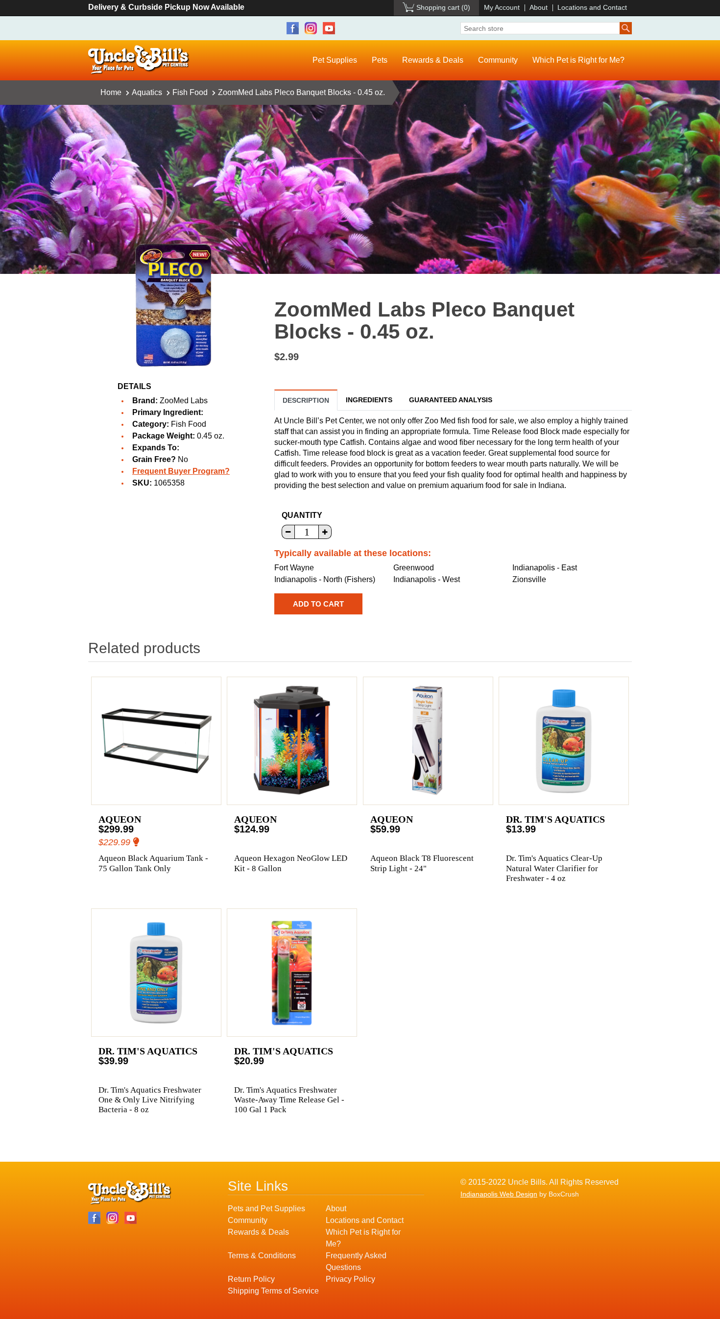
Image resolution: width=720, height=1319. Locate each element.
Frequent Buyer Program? (181, 471)
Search (626, 28)
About (538, 7)
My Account (502, 7)
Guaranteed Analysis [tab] (450, 400)
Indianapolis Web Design (498, 1194)
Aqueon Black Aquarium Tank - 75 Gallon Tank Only (153, 863)
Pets (379, 60)
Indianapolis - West (426, 579)
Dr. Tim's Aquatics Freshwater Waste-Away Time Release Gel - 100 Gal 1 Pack (289, 1100)
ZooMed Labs (184, 400)
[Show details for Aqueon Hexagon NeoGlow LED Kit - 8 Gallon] (292, 741)
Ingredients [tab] (369, 400)
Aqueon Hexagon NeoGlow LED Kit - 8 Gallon (290, 863)
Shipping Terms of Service (273, 1291)
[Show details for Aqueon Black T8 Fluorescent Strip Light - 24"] (428, 741)
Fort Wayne (294, 567)
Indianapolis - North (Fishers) (324, 579)
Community (498, 60)
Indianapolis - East (544, 567)
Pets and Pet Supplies (266, 1208)
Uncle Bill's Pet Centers (139, 60)
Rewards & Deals (432, 60)
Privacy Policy (350, 1279)
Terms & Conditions (262, 1255)
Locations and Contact (592, 7)
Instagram (311, 28)
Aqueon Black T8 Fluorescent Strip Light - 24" (422, 863)
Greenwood (413, 567)
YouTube (329, 28)
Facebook (293, 28)
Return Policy (251, 1279)
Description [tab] (306, 400)
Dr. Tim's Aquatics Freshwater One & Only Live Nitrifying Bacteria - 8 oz (149, 1100)
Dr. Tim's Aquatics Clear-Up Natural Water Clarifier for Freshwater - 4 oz (554, 868)
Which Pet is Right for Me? (578, 60)
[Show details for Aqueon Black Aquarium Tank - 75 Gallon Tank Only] (156, 741)
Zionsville (529, 579)
